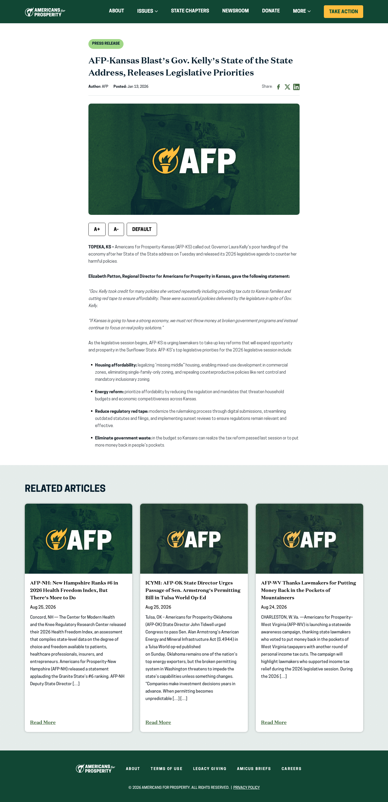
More (299, 11)
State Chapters (190, 11)
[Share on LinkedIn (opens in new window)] (296, 87)
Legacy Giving (209, 769)
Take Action (346, 14)
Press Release (106, 44)
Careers (292, 769)
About (116, 11)
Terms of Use (166, 769)
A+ (97, 230)
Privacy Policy (246, 788)
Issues (145, 11)
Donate (271, 12)
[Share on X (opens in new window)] (287, 87)
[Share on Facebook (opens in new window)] (278, 87)
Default (142, 230)
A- (116, 230)
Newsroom (235, 11)
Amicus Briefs (254, 769)
